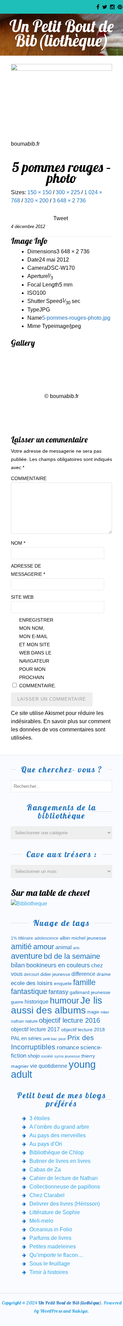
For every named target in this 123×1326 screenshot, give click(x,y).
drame (104, 974)
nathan (17, 1021)
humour (64, 1000)
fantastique (29, 991)
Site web (22, 597)
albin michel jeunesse (83, 938)
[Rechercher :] (61, 786)
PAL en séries (26, 1038)
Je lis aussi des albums (56, 1005)
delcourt (31, 974)
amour (43, 946)
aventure (26, 956)
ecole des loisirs (32, 983)
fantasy (58, 992)
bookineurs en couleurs (58, 965)
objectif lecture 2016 (69, 1020)
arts (76, 948)
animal (63, 947)
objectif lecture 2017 (35, 1029)
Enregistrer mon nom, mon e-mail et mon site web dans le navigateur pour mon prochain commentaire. (36, 652)
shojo (34, 1056)
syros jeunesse (67, 1056)
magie (93, 1012)
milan (104, 1012)
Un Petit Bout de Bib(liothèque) (62, 33)
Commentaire (28, 478)
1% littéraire (22, 938)
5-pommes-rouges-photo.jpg (76, 318)
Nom (18, 543)
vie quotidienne (48, 1066)
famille (84, 982)
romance (68, 1047)
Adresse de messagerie (28, 570)
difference (83, 974)
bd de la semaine (72, 956)
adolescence (46, 938)
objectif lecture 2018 (83, 1029)
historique (37, 1002)
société (47, 1056)
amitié (21, 946)
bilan (18, 965)
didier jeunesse (55, 974)
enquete (63, 983)
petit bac (50, 1039)
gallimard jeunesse (90, 992)
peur (62, 1039)
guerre (17, 1002)
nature (31, 1021)
